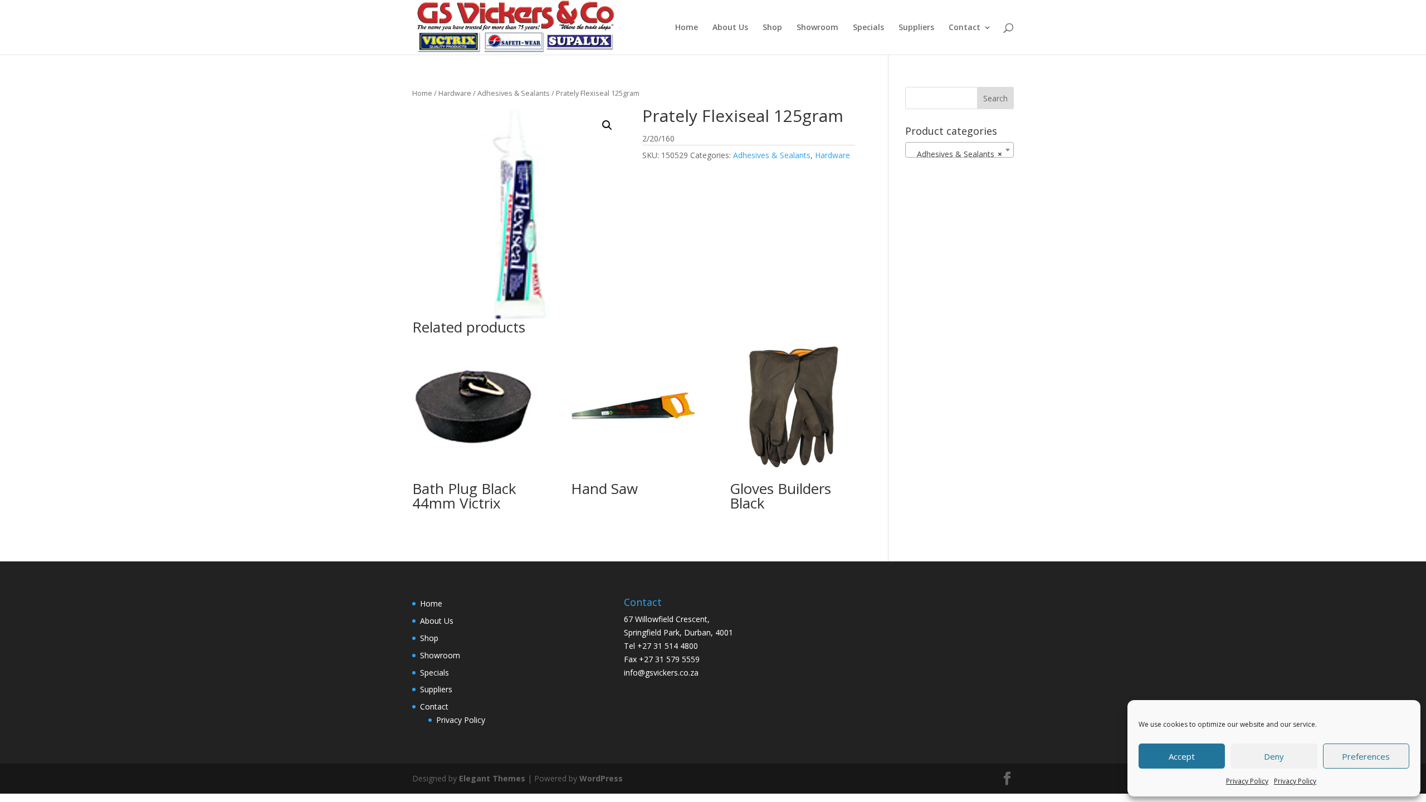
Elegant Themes (492, 778)
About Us (730, 27)
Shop (772, 27)
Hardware (454, 93)
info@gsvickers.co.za (661, 672)
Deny (1274, 756)
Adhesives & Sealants (513, 93)
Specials (868, 27)
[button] (607, 125)
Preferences (1366, 756)
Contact (964, 27)
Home (686, 27)
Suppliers (916, 27)
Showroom (817, 27)
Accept (1182, 756)
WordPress (601, 778)
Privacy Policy (1247, 781)
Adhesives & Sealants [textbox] (956, 154)
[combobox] (959, 150)
